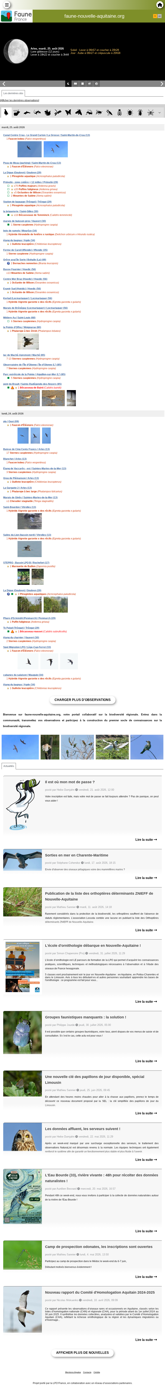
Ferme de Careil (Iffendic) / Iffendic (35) (25, 250)
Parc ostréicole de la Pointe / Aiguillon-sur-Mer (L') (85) (34, 374)
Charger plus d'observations (83, 700)
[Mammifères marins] (27, 112)
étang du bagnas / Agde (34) (19, 240)
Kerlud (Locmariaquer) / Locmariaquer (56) (27, 298)
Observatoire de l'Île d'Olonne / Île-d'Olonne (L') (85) (32, 364)
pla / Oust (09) (11, 421)
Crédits (97, 1372)
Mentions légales (73, 1372)
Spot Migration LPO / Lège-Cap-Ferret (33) (27, 647)
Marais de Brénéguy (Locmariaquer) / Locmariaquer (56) (35, 308)
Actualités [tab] (8, 766)
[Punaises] (130, 112)
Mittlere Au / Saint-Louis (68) (19, 317)
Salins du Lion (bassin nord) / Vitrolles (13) (27, 535)
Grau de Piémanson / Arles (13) (21, 478)
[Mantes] (109, 112)
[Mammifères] (17, 112)
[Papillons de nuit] (78, 112)
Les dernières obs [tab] (13, 93)
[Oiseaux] (6, 112)
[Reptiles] (37, 112)
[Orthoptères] (89, 112)
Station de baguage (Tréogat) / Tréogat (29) (27, 201)
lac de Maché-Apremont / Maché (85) (24, 355)
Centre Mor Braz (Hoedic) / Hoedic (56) (25, 279)
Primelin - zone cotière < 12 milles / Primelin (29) (30, 182)
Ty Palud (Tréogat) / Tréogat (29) (21, 627)
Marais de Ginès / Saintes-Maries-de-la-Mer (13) (30, 497)
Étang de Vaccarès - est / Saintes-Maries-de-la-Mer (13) (34, 468)
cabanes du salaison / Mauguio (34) (23, 675)
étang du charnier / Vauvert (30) (21, 637)
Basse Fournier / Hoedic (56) (19, 269)
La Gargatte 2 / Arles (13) (17, 487)
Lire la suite (144, 839)
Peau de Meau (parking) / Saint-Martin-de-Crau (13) (32, 163)
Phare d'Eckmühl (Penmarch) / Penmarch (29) (29, 618)
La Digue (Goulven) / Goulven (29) (22, 172)
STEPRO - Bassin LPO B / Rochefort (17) (26, 562)
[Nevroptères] (150, 112)
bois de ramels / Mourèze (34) (20, 230)
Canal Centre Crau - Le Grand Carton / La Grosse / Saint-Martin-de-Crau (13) (46, 135)
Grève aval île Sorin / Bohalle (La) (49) (24, 259)
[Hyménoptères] (99, 112)
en (160, 16)
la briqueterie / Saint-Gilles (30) (20, 211)
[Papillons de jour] (68, 112)
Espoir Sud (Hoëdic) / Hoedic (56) (22, 288)
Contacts (87, 1372)
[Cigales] (119, 112)
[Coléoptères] (140, 112)
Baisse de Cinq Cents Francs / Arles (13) (26, 449)
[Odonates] (58, 112)
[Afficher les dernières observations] (19, 100)
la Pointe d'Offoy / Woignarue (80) (22, 327)
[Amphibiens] (47, 112)
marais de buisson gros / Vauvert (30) (24, 221)
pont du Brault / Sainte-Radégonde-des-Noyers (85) (32, 384)
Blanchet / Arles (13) (15, 458)
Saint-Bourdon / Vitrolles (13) (19, 507)
